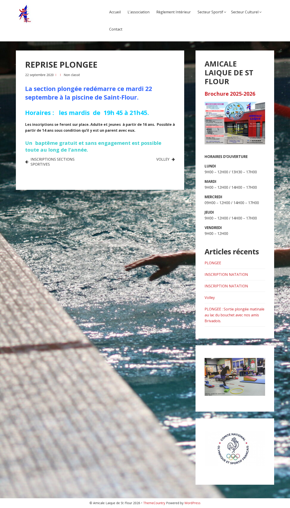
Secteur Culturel (245, 12)
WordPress (192, 503)
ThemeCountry (154, 503)
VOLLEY (162, 159)
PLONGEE (213, 262)
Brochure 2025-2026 (230, 93)
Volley (210, 297)
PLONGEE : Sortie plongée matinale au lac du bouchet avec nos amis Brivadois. (234, 315)
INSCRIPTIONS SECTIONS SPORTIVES (53, 162)
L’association (139, 12)
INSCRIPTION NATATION (226, 274)
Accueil (115, 12)
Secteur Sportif (210, 12)
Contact (115, 29)
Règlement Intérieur (173, 12)
